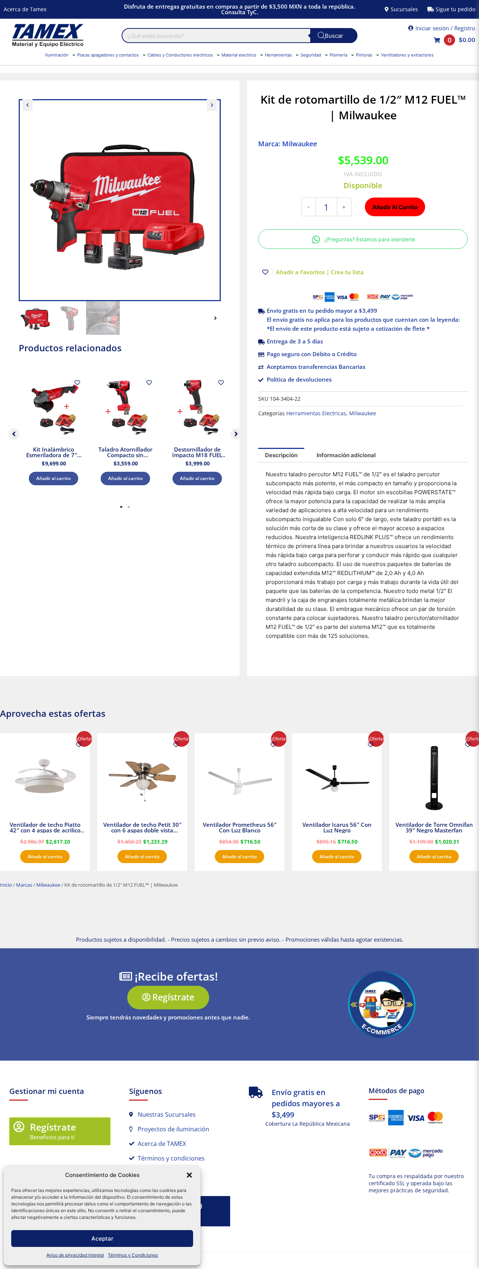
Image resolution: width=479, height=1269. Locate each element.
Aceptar (102, 1238)
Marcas (24, 884)
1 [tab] (121, 507)
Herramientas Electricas (316, 413)
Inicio (6, 884)
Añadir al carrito (53, 478)
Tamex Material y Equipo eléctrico (47, 35)
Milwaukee (362, 413)
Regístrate (53, 1126)
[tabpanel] (53, 432)
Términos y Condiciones (133, 1255)
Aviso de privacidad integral (75, 1255)
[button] (189, 1175)
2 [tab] (128, 507)
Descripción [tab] (281, 455)
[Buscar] (333, 35)
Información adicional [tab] (346, 455)
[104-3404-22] (120, 200)
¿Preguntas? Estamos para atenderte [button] (369, 239)
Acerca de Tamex (25, 9)
